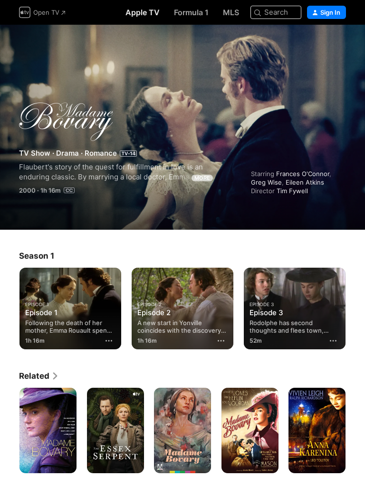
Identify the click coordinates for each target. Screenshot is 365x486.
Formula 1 (191, 12)
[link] (39, 376)
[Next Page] (355, 430)
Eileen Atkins (305, 182)
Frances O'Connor (302, 174)
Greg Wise (266, 182)
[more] (108, 340)
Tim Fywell (292, 191)
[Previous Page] (9, 430)
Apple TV (142, 12)
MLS (231, 12)
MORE (202, 178)
